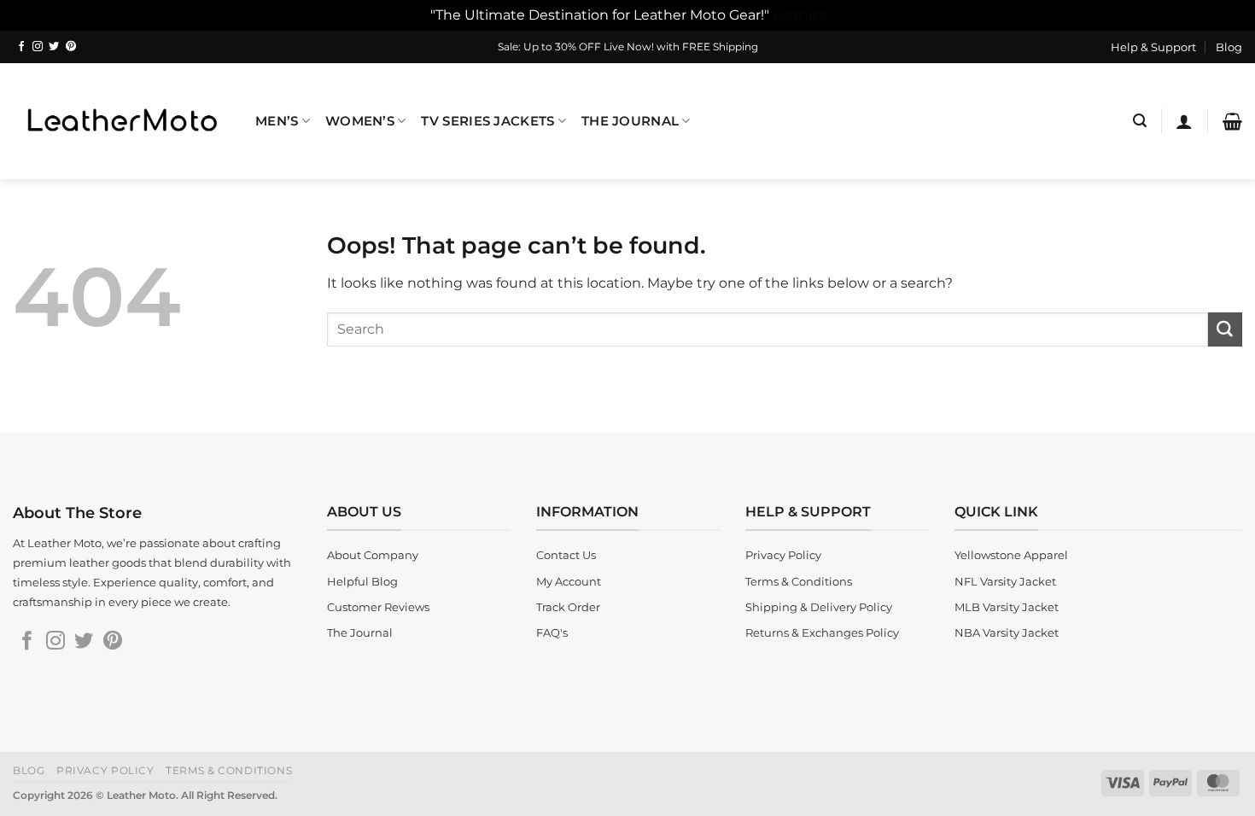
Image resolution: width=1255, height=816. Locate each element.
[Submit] (1225, 329)
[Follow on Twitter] (54, 47)
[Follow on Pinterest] (71, 47)
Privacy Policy (105, 770)
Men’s (276, 121)
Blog (1229, 47)
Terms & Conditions (229, 770)
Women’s (359, 121)
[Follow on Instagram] (37, 47)
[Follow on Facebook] (21, 47)
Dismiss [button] (799, 14)
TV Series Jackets (487, 121)
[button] (1140, 120)
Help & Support (1153, 47)
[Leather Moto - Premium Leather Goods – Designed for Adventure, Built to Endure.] (121, 121)
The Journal (630, 121)
